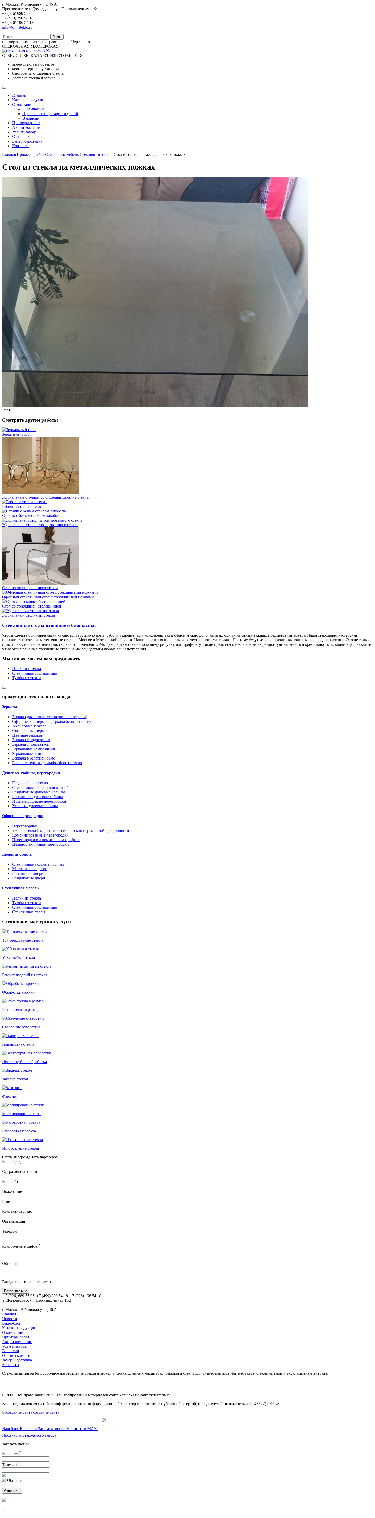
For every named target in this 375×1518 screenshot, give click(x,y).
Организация (13, 1221)
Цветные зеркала (27, 735)
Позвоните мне (15, 1291)
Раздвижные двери (28, 878)
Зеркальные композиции (33, 749)
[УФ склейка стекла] (20, 949)
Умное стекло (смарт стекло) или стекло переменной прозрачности (70, 830)
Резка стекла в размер (21, 1009)
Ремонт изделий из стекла (24, 975)
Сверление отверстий (21, 1027)
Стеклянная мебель (62, 154)
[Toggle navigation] (4, 88)
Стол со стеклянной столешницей (31, 606)
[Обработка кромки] (20, 983)
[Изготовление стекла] (22, 1139)
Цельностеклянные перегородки (40, 844)
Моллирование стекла (21, 1113)
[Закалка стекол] (17, 1070)
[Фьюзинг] (12, 1087)
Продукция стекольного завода (29, 1435)
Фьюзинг (10, 1096)
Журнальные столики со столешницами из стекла (45, 497)
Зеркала (9, 707)
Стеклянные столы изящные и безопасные (49, 625)
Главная (19, 95)
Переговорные (25, 826)
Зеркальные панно (28, 753)
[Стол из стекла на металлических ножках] (155, 405)
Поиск (56, 37)
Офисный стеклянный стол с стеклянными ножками (48, 597)
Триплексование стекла (22, 940)
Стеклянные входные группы (38, 864)
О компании (23, 104)
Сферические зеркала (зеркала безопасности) (51, 721)
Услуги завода (24, 132)
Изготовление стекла (20, 1148)
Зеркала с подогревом (31, 740)
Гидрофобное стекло (30, 783)
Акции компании (27, 127)
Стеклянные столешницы (34, 673)
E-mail (7, 1201)
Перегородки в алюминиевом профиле (46, 840)
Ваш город (11, 1161)
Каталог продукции (29, 100)
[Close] (4, 688)
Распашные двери (27, 873)
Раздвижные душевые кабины (38, 792)
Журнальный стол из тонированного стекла (40, 525)
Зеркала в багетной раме (33, 758)
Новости (9, 1319)
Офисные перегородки (22, 816)
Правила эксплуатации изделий (50, 113)
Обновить (10, 1263)
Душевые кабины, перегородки (31, 773)
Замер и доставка (27, 141)
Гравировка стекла (18, 1044)
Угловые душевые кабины (35, 806)
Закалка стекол (15, 1079)
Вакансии (31, 118)
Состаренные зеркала (30, 730)
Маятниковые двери (29, 869)
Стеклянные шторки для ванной (40, 787)
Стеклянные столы (96, 154)
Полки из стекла (26, 668)
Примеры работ (26, 123)
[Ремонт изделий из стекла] (26, 966)
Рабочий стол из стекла (22, 506)
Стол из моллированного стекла (30, 588)
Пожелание (12, 1191)
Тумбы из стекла (26, 678)
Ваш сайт (10, 1181)
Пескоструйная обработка (24, 1061)
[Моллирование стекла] (23, 1105)
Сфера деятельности (19, 1171)
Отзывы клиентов (28, 136)
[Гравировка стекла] (20, 1035)
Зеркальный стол (17, 434)
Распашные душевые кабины (37, 796)
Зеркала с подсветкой (30, 744)
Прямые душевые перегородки (39, 801)
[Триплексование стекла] (24, 931)
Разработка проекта (19, 1131)
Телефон (9, 1231)
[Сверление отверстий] (23, 1018)
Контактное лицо (17, 1211)
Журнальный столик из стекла (28, 615)
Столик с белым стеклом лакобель (31, 515)
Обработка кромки (18, 992)
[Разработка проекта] (21, 1122)
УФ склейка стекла (18, 957)
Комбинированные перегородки (40, 835)
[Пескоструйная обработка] (26, 1053)
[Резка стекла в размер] (23, 1001)
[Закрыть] (4, 1510)
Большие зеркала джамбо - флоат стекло (47, 763)
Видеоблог (11, 1323)
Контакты (20, 146)
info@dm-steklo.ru (17, 27)
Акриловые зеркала (29, 726)
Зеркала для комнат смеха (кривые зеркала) (50, 717)
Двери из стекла (17, 854)
